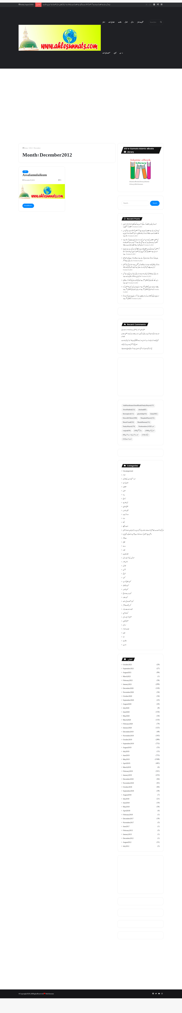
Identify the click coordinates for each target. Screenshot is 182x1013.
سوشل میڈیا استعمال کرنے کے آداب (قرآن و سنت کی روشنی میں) (137, 534)
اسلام (104, 22)
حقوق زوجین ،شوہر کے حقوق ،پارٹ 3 (137, 329)
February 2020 (128, 724)
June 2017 (126, 826)
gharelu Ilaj (142, 414)
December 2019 (128, 732)
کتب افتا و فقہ (126, 585)
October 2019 (127, 739)
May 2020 (126, 716)
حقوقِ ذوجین (125, 506)
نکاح (124, 633)
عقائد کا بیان (126, 554)
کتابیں (115, 53)
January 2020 (127, 728)
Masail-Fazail (128, 422)
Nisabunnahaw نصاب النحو (146, 426)
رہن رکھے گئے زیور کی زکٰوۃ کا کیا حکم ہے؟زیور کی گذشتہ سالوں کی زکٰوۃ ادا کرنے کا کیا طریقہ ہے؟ (140, 282)
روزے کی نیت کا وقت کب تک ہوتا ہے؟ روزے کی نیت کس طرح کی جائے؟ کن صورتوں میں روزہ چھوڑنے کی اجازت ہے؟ (140, 275)
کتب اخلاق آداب (127, 581)
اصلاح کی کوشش (134, 344)
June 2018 (126, 803)
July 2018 (126, 799)
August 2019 (127, 747)
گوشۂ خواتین (125, 613)
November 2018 (128, 783)
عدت (124, 546)
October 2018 (127, 787)
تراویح (124, 498)
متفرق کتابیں (126, 621)
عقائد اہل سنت (111, 22)
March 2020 (127, 720)
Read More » (28, 205)
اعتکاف (125, 487)
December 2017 (128, 818)
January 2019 (127, 775)
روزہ (124, 518)
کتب (124, 577)
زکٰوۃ (124, 522)
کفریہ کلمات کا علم (127, 605)
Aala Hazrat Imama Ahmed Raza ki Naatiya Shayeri (138, 405)
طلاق (124, 542)
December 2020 (128, 688)
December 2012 (128, 838)
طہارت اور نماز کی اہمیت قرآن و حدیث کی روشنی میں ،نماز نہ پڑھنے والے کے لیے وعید (140, 335)
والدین (124, 645)
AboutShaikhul (129, 410)
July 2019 (126, 751)
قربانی (124, 574)
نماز (124, 637)
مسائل (132, 22)
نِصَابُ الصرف (127, 439)
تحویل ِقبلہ (157, 340)
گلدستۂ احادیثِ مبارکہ (127, 609)
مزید (120, 53)
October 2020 (127, 696)
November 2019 (128, 736)
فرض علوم (125, 562)
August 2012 (127, 842)
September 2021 (128, 668)
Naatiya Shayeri (129, 426)
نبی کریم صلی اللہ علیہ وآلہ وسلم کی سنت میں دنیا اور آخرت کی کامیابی (139, 348)
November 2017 (128, 822)
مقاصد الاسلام (126, 629)
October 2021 (127, 664)
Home (26, 148)
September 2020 (128, 700)
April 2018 (126, 811)
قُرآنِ (124, 570)
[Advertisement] (91, 78)
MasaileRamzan (143, 422)
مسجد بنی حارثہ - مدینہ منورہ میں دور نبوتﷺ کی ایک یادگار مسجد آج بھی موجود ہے (137, 340)
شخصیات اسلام (140, 22)
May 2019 (126, 759)
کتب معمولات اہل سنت (128, 601)
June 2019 (126, 755)
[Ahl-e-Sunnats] (60, 38)
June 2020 (126, 712)
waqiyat (127, 431)
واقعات (119, 22)
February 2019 (128, 771)
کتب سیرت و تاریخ (127, 593)
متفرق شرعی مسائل (127, 617)
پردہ (124, 495)
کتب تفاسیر (125, 589)
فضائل (126, 22)
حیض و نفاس (126, 510)
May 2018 (126, 807)
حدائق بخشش (138, 431)
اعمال (124, 491)
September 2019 (128, 743)
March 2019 (127, 767)
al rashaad (142, 410)
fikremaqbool (128, 414)
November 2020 (128, 692)
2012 (31, 148)
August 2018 (127, 795)
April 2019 (126, 763)
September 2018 (128, 791)
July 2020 (126, 708)
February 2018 (128, 814)
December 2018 (128, 779)
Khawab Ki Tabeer (130, 418)
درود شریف (126, 514)
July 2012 (126, 846)
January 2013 (127, 834)
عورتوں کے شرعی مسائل (128, 558)
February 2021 (128, 680)
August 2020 (127, 704)
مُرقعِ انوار (145, 435)
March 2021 (127, 676)
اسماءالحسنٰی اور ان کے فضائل (129, 479)
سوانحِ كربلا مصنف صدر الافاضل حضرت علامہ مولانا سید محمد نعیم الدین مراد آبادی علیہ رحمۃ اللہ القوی (143, 530)
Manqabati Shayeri (147, 418)
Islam (153, 414)
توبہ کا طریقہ (125, 502)
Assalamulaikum (34, 175)
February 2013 (128, 830)
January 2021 (127, 684)
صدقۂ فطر (125, 538)
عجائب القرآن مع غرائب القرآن (130, 435)
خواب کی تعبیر (149, 431)
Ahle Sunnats (49, 994)
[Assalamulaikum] (42, 191)
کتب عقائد (125, 597)
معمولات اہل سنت (106, 53)
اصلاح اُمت (126, 483)
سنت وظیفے (125, 526)
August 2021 (127, 672)
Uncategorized (128, 471)
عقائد (124, 550)
